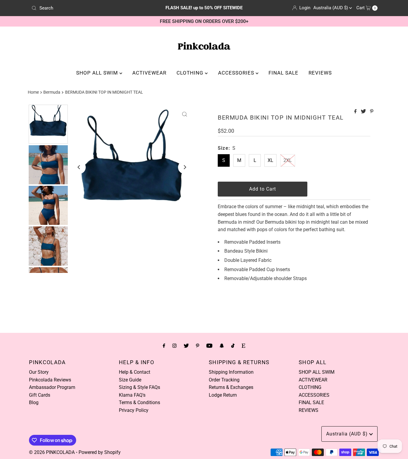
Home (33, 92)
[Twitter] (186, 346)
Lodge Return (223, 395)
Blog (34, 402)
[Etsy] (243, 346)
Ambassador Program (52, 387)
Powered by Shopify (100, 452)
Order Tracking (224, 380)
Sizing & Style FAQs (139, 387)
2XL (287, 160)
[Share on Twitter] (364, 112)
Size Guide (130, 380)
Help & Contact (134, 372)
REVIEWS (320, 73)
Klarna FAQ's (132, 395)
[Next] (184, 167)
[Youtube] (209, 346)
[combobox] (85, 8)
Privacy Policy (133, 410)
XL (270, 160)
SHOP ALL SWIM (97, 73)
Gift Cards (39, 395)
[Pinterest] (197, 346)
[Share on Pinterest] (371, 112)
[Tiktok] (232, 346)
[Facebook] (164, 346)
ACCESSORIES (237, 73)
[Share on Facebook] (356, 112)
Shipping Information (231, 372)
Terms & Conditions (139, 402)
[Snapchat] (222, 346)
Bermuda (51, 92)
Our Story (39, 372)
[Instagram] (174, 346)
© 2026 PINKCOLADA (52, 452)
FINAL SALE (283, 73)
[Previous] (79, 167)
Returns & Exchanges (231, 387)
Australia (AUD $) (331, 7)
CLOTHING (191, 73)
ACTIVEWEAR (149, 73)
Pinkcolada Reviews (50, 380)
